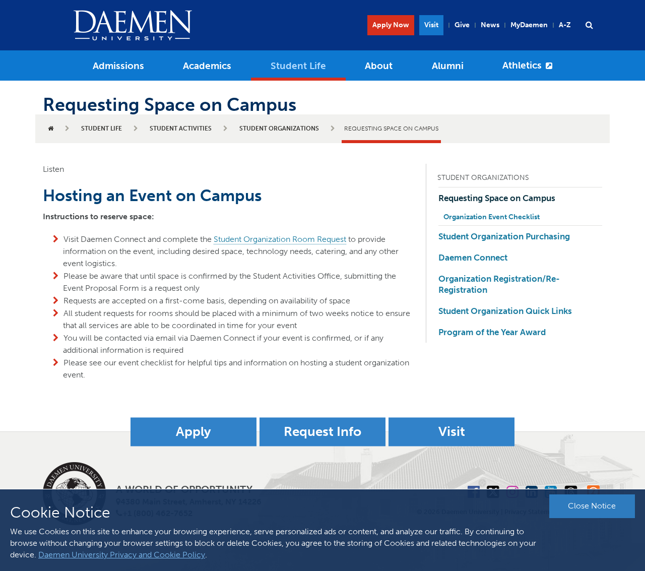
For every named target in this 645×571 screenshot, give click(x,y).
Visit (431, 25)
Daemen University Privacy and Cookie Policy (121, 554)
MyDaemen (529, 25)
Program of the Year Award (492, 332)
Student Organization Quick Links (505, 311)
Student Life (298, 66)
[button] (589, 25)
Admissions (118, 66)
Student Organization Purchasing (504, 236)
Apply (193, 431)
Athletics (522, 65)
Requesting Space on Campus (496, 198)
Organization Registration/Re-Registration (499, 284)
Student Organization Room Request (280, 239)
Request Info (322, 431)
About (379, 66)
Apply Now (390, 25)
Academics (207, 66)
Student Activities (181, 128)
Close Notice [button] (592, 506)
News (490, 25)
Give (462, 25)
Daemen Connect (472, 257)
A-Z (565, 25)
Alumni (448, 66)
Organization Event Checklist (491, 217)
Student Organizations (279, 128)
